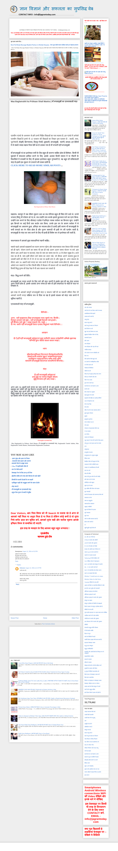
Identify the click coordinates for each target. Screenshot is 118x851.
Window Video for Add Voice (93, 579)
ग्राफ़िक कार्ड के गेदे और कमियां (92, 615)
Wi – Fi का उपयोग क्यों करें (91, 567)
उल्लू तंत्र (87, 319)
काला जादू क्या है (88, 322)
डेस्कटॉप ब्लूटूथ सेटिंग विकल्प (91, 627)
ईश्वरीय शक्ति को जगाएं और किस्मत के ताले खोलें (26, 476)
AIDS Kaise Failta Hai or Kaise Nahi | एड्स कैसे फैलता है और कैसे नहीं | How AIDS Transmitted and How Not (99, 163)
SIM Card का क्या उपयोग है (91, 552)
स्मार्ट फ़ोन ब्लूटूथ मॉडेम (90, 689)
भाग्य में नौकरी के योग (89, 401)
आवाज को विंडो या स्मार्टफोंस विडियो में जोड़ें (94, 585)
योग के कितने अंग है (89, 422)
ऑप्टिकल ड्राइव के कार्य (90, 594)
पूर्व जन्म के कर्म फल (89, 383)
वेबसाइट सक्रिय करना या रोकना (92, 683)
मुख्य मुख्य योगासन (89, 413)
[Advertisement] (44, 23)
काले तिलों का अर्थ (89, 328)
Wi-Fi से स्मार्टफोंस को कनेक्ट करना (93, 570)
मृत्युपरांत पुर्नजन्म (88, 419)
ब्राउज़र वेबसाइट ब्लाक (90, 642)
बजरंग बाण (87, 389)
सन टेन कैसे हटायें (17, 469)
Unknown (22, 568)
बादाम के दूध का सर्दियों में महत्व (92, 757)
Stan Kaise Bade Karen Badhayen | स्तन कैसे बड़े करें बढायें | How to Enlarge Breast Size (40, 724)
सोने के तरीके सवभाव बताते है (91, 518)
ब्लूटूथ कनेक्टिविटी (89, 648)
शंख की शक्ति (88, 473)
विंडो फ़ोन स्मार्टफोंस (89, 677)
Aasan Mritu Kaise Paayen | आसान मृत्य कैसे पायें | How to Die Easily (35, 663)
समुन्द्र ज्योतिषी (88, 506)
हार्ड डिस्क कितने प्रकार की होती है (93, 692)
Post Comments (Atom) (48, 624)
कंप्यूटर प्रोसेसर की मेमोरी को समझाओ (93, 603)
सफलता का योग (88, 497)
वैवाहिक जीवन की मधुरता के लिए (92, 461)
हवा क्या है (87, 775)
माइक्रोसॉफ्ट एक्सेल (89, 656)
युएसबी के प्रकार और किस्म (91, 668)
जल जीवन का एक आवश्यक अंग (92, 741)
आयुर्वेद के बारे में (88, 723)
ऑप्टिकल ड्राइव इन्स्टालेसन (91, 591)
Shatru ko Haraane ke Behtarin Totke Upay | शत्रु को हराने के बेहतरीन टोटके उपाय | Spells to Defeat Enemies (45, 716)
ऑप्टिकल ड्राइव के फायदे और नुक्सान (93, 597)
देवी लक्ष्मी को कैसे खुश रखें (91, 358)
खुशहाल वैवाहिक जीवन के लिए (91, 334)
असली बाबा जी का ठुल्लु (90, 717)
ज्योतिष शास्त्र (88, 349)
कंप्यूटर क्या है (88, 729)
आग (85, 720)
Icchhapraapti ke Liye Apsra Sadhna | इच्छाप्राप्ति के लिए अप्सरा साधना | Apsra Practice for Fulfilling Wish (99, 177)
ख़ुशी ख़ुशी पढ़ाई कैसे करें (90, 527)
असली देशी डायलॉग (89, 714)
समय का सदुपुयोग (88, 500)
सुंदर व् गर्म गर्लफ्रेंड (89, 766)
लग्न (85, 446)
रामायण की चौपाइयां (89, 437)
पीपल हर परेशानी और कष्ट (91, 377)
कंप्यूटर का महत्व (88, 600)
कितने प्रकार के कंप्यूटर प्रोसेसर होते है (94, 606)
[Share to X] (17, 542)
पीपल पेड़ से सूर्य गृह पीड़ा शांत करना (93, 374)
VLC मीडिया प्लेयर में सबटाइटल (92, 561)
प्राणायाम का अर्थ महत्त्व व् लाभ (92, 386)
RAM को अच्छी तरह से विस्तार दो (92, 549)
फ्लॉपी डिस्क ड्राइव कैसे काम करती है (93, 639)
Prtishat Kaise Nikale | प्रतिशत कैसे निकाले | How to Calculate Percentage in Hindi (39, 707)
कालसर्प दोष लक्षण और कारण (21, 461)
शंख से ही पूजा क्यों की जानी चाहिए (92, 476)
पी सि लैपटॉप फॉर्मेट (89, 630)
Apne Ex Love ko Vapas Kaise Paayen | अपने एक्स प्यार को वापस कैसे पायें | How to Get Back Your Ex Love (99, 231)
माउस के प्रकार (88, 659)
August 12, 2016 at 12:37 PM (33, 568)
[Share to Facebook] (19, 542)
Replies (19, 565)
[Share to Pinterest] (21, 542)
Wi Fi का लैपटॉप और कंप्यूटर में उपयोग (94, 564)
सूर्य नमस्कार (87, 512)
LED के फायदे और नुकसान (91, 543)
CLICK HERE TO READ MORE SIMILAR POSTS (35, 165)
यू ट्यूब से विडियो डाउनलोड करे (92, 671)
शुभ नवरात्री (87, 491)
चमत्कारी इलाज (88, 337)
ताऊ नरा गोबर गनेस (89, 745)
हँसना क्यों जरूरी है (89, 521)
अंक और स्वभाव (88, 307)
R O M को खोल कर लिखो (91, 546)
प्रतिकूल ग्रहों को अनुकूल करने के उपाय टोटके (25, 483)
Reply (16, 561)
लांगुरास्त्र (87, 449)
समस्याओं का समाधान (89, 503)
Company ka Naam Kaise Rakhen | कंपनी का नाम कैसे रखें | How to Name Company (99, 192)
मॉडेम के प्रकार (88, 662)
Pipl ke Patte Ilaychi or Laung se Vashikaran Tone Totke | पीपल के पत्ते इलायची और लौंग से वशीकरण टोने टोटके (99, 245)
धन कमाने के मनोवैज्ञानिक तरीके (92, 361)
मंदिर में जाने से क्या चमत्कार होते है (92, 410)
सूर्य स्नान (87, 515)
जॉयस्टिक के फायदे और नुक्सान (92, 618)
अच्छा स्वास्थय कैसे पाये (90, 711)
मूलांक (86, 416)
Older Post (75, 618)
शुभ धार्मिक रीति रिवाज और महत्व (92, 488)
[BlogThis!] (16, 542)
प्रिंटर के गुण (87, 633)
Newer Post (14, 618)
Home (45, 618)
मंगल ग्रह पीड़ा (88, 404)
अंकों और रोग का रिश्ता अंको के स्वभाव (93, 310)
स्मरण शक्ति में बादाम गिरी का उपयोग (93, 772)
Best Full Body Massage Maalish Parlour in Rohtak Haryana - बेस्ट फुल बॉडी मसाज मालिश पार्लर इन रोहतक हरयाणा (44, 45)
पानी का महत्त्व (88, 751)
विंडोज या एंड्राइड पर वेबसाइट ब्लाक (93, 680)
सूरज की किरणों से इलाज (90, 509)
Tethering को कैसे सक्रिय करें (92, 558)
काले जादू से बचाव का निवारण (91, 325)
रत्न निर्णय (87, 434)
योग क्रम (87, 425)
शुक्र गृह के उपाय (89, 485)
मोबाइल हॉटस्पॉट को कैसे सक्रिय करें (93, 665)
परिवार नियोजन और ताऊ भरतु (91, 748)
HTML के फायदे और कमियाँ (91, 540)
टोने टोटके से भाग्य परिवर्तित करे (92, 352)
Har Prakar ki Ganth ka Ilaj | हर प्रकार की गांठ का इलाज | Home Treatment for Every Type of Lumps (43, 672)
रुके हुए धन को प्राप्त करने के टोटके (93, 443)
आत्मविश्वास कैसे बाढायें (90, 313)
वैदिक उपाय (87, 458)
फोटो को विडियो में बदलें (90, 636)
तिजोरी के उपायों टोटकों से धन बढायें (22, 480)
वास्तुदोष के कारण (89, 452)
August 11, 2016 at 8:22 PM (30, 551)
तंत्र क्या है (15, 486)
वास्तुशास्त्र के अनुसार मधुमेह (91, 455)
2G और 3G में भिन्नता (90, 537)
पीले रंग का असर (88, 380)
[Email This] (14, 542)
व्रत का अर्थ (87, 470)
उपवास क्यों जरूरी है (89, 316)
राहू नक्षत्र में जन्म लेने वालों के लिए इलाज (94, 440)
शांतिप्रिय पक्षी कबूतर (89, 482)
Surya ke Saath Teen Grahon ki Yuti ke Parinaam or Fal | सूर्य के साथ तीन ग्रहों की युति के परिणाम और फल (99, 136)
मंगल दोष (87, 407)
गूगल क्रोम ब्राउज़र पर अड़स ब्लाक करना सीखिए (96, 612)
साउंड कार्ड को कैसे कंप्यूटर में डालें (92, 686)
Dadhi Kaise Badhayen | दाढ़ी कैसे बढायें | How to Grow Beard (33, 733)
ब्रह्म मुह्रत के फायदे (89, 395)
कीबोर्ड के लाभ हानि (89, 609)
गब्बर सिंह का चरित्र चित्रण (91, 739)
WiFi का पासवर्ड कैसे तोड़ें (91, 573)
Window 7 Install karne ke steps (94, 576)
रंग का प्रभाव (88, 431)
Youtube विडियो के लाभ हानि (92, 582)
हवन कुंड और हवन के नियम (21, 458)
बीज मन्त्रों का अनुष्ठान (90, 392)
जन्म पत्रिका (87, 343)
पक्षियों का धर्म (88, 371)
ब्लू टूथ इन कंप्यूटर (89, 645)
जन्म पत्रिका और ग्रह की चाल (91, 346)
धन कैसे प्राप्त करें (89, 364)
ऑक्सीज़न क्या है (88, 726)
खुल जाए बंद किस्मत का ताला (91, 331)
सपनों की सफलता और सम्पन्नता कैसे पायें (94, 494)
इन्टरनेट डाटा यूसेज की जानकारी (92, 588)
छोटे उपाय (87, 340)
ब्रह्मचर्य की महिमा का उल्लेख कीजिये (93, 398)
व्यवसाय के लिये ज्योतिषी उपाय (91, 464)
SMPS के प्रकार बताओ (90, 555)
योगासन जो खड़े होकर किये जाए (92, 428)
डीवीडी (86, 624)
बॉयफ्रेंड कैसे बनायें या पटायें (91, 760)
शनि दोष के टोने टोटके (90, 479)
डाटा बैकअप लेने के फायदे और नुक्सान (93, 621)
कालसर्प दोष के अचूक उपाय (20, 463)
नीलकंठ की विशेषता (89, 367)
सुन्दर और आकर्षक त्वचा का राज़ (92, 769)
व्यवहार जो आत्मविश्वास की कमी (92, 467)
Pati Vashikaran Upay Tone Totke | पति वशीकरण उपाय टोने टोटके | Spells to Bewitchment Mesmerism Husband (46, 698)
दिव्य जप (86, 355)
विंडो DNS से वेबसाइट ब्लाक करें (92, 674)
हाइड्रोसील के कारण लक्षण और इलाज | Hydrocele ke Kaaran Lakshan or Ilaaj (37, 689)
